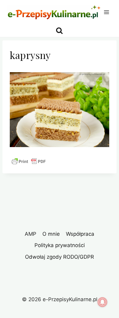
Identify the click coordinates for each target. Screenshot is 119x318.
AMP (30, 234)
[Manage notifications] (102, 302)
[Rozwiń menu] (106, 12)
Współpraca (80, 234)
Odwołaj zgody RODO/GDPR (59, 257)
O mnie (51, 234)
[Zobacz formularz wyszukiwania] (59, 30)
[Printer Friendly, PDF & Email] (29, 161)
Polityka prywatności (59, 245)
